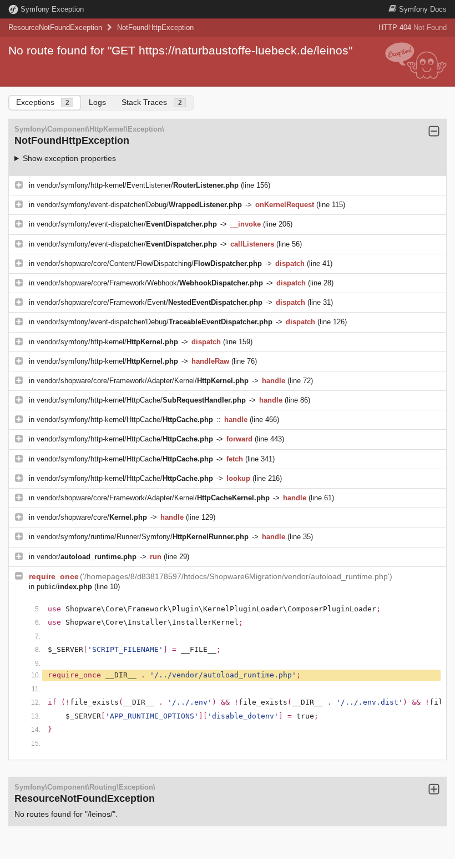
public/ (64, 586)
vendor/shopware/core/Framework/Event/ (149, 302)
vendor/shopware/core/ (92, 517)
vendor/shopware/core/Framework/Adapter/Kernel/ (143, 380)
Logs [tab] (97, 102)
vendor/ (86, 556)
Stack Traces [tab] (152, 102)
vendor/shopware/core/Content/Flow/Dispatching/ (149, 263)
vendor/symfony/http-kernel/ (107, 342)
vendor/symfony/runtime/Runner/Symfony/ (143, 537)
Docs (423, 9)
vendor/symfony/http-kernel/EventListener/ (138, 185)
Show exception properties (69, 158)
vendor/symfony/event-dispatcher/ (127, 224)
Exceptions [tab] (42, 102)
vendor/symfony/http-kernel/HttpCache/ (141, 400)
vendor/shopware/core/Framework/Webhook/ (150, 283)
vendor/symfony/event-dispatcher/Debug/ (139, 204)
